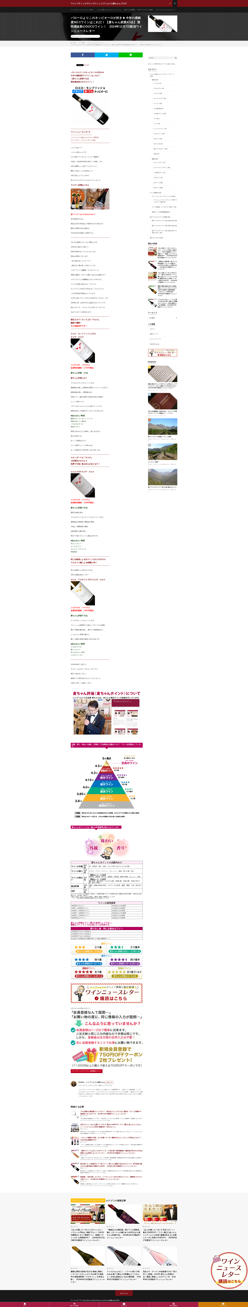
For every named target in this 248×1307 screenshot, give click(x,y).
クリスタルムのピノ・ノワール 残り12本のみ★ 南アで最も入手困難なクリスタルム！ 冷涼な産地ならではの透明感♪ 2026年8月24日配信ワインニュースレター (167, 303)
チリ (155, 118)
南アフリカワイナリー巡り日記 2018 (163, 225)
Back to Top (124, 1293)
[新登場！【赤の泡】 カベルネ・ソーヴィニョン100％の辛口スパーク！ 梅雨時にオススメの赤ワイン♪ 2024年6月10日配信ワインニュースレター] (75, 1180)
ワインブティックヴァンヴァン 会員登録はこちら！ (86, 1071)
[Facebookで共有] (83, 55)
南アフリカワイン (159, 149)
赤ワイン (156, 187)
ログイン (152, 329)
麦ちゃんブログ (154, 238)
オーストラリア (158, 98)
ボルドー (156, 139)
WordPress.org (154, 344)
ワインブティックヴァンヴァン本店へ (82, 9)
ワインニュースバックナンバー (165, 9)
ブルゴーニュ (158, 133)
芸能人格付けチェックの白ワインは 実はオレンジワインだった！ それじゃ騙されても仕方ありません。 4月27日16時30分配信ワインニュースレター (163, 385)
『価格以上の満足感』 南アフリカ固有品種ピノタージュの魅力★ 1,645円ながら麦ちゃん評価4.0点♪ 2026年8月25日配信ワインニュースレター (167, 265)
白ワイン (156, 182)
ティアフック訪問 (153, 462)
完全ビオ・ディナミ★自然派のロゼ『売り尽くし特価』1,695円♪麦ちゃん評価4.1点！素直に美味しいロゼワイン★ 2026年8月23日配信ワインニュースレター (160, 1275)
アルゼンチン (158, 88)
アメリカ (156, 83)
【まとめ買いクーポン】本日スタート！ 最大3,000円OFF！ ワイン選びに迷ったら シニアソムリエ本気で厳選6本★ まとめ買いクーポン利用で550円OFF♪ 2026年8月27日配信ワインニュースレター (160, 1235)
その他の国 (157, 108)
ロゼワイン (157, 177)
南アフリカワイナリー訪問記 (159, 217)
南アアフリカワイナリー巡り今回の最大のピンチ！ (162, 487)
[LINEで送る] (131, 55)
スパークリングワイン (160, 167)
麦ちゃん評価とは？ (79, 378)
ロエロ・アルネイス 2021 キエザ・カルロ (88, 579)
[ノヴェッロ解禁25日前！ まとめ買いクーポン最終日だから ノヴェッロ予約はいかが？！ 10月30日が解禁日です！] (75, 1140)
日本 (155, 154)
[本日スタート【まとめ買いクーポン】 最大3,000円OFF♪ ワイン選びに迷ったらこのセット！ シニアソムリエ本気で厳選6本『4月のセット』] (75, 1127)
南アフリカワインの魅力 (145, 9)
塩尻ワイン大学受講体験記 (160, 212)
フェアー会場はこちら (80, 185)
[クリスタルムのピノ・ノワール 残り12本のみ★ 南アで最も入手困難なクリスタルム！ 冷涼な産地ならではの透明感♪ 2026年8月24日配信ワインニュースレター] (152, 302)
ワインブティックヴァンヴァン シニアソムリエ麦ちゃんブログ (100, 1300)
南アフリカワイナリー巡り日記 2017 (163, 220)
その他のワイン (158, 172)
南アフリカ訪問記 (129, 9)
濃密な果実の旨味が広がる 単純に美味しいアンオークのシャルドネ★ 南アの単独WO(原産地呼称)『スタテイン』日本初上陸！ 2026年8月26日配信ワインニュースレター (88, 1276)
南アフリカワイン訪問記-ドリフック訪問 (159, 436)
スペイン (156, 103)
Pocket (86, 65)
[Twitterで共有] (107, 55)
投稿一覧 (109, 1082)
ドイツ (156, 123)
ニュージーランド (159, 128)
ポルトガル (157, 144)
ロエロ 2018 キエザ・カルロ (82, 472)
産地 (153, 80)
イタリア (156, 93)
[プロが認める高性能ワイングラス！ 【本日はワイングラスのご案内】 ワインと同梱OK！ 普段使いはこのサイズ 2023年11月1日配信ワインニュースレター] (75, 1114)
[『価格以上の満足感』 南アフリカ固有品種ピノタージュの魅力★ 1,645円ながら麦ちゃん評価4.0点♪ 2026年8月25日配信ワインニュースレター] (152, 265)
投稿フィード (154, 334)
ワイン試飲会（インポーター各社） (163, 207)
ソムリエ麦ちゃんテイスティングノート (109, 9)
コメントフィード (155, 339)
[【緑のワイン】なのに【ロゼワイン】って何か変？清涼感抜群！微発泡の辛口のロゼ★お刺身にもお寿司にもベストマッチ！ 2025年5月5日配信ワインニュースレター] (75, 1153)
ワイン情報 (153, 192)
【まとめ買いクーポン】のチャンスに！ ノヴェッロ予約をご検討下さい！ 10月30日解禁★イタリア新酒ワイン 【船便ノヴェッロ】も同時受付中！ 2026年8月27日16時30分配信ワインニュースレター (88, 1235)
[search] (175, 57)
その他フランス (158, 113)
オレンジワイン (158, 162)
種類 (153, 159)
